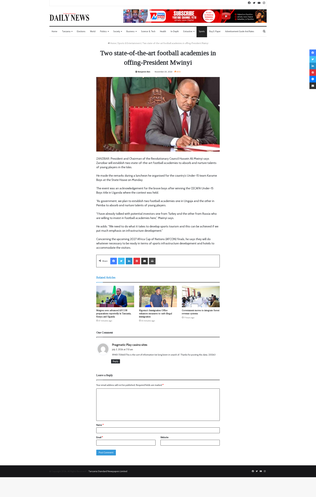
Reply (115, 361)
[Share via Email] (144, 261)
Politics (103, 31)
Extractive (187, 31)
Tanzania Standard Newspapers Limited (107, 471)
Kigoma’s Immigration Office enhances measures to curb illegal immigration (155, 313)
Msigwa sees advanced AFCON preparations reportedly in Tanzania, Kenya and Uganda (113, 313)
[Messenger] (312, 79)
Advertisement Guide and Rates (239, 31)
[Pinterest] (136, 261)
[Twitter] (121, 261)
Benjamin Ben (144, 71)
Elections (81, 31)
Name (100, 425)
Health (163, 31)
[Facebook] (113, 261)
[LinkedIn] (129, 261)
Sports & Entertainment (129, 43)
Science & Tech (148, 31)
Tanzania (66, 31)
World (92, 31)
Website (164, 437)
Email (99, 437)
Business (130, 31)
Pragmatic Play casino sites (129, 345)
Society (116, 31)
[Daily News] (69, 17)
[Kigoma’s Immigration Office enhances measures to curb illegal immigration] (158, 296)
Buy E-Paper (215, 31)
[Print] (152, 261)
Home (54, 31)
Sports (202, 31)
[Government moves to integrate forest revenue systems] (201, 296)
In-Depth (175, 31)
